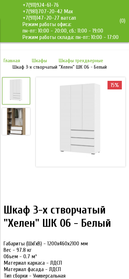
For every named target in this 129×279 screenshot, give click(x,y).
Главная (12, 61)
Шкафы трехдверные (81, 61)
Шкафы (39, 61)
